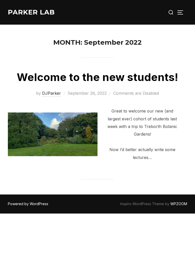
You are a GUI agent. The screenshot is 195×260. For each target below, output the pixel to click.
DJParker (51, 93)
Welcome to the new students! (97, 77)
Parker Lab (31, 12)
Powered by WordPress (28, 204)
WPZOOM (178, 204)
